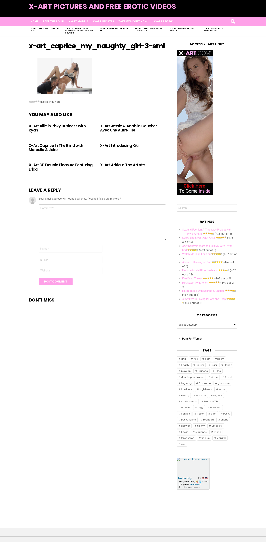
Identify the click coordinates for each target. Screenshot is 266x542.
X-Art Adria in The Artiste (122, 165)
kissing (185, 395)
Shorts (224, 419)
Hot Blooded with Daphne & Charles (203, 290)
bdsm (220, 359)
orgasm (186, 407)
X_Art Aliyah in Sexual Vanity (182, 29)
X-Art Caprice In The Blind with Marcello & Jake (56, 147)
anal (183, 359)
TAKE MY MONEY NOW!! (133, 21)
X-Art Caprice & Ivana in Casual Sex (148, 29)
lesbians (201, 395)
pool (213, 413)
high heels (206, 389)
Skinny (201, 426)
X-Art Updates (103, 21)
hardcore (186, 389)
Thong (217, 432)
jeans (222, 389)
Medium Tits (211, 401)
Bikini (214, 365)
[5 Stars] (38, 102)
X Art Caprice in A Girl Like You (45, 29)
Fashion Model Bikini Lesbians (200, 270)
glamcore (224, 383)
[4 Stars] (36, 102)
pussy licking (188, 419)
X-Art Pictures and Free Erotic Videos (102, 6)
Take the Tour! (53, 21)
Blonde (228, 365)
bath (207, 359)
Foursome (205, 383)
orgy (200, 407)
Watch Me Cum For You (196, 254)
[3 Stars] (34, 102)
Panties (185, 413)
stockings (201, 432)
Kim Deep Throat (192, 278)
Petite (200, 413)
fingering (186, 383)
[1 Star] (30, 102)
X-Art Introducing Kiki (119, 145)
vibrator (221, 438)
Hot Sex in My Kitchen (195, 282)
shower (185, 426)
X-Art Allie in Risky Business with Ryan (57, 128)
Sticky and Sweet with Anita (198, 237)
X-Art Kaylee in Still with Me (114, 29)
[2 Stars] (32, 102)
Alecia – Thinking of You (196, 262)
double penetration (192, 377)
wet (183, 444)
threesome (187, 438)
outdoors (215, 407)
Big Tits (200, 365)
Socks (184, 432)
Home (34, 21)
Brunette (203, 371)
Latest (229, 11)
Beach (185, 365)
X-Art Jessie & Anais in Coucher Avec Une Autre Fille (128, 128)
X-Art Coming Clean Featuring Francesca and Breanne (79, 30)
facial (228, 377)
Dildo (218, 371)
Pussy (226, 413)
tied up (206, 438)
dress (214, 377)
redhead (208, 419)
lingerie (217, 395)
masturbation (189, 401)
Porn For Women (192, 338)
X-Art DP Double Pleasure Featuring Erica (60, 167)
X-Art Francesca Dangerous (214, 29)
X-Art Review (163, 21)
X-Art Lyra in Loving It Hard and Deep (204, 299)
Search (232, 21)
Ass (196, 359)
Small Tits (217, 426)
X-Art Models (78, 21)
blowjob (186, 371)
